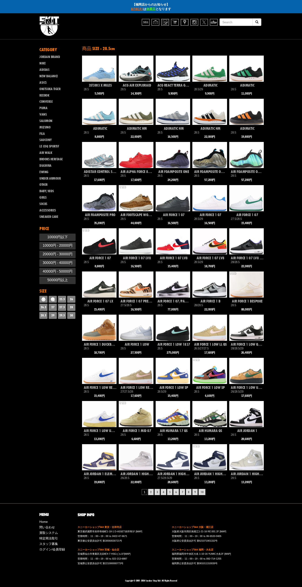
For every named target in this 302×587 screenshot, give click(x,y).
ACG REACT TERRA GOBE (173, 85)
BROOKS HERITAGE (51, 159)
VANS (43, 114)
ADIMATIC (210, 85)
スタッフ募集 (48, 544)
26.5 (43, 307)
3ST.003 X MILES (100, 85)
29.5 (62, 315)
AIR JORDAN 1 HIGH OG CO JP (136, 474)
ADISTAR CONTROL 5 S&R (100, 171)
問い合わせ (47, 527)
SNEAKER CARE (48, 217)
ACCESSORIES (47, 210)
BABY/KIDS (46, 191)
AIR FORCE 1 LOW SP (173, 387)
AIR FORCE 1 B (210, 301)
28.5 (43, 315)
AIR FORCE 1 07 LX (100, 301)
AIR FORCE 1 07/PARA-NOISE (173, 301)
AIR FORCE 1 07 (174, 215)
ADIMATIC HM (137, 128)
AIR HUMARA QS (210, 430)
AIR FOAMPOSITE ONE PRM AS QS (247, 171)
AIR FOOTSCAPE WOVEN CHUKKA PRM (136, 215)
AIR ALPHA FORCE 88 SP (136, 171)
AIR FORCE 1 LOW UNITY (247, 387)
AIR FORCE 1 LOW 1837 (173, 344)
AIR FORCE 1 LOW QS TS (247, 344)
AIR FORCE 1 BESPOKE (247, 301)
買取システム (48, 533)
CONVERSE (46, 101)
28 (71, 307)
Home (43, 521)
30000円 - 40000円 (58, 263)
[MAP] (139, 531)
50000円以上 (57, 280)
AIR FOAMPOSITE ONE (173, 171)
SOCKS (43, 204)
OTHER (43, 184)
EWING (43, 172)
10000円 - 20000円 (58, 245)
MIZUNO (44, 127)
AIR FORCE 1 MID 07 (137, 430)
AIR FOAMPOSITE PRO (100, 215)
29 (52, 315)
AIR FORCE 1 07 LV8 (137, 258)
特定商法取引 (48, 538)
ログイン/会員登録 (52, 549)
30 (71, 315)
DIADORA (45, 165)
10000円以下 (57, 237)
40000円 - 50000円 (58, 271)
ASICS (43, 82)
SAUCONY (45, 140)
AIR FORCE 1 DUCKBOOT (100, 344)
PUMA (43, 108)
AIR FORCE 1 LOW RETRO (100, 387)
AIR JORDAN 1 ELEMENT (100, 474)
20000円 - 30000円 (58, 254)
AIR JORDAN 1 (247, 430)
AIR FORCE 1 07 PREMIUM (136, 301)
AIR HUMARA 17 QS (174, 430)
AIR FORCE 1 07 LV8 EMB (247, 258)
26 (71, 299)
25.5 (62, 299)
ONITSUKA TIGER (49, 89)
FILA (42, 134)
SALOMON (45, 121)
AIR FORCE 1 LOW (137, 344)
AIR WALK (45, 153)
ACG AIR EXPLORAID (137, 85)
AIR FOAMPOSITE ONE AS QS (210, 171)
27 (52, 307)
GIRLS (43, 197)
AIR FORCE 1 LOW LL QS (210, 344)
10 (202, 492)
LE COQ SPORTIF (49, 146)
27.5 (62, 307)
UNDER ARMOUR (50, 178)
